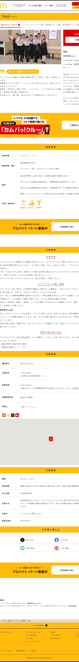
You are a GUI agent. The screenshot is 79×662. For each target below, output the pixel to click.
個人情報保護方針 (21, 650)
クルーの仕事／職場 (34, 5)
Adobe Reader (72, 606)
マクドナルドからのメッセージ (18, 5)
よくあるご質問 (54, 635)
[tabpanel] (30, 47)
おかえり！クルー (9, 25)
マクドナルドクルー (31, 25)
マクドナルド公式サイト (7, 650)
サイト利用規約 (32, 650)
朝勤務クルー (51, 25)
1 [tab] (31, 66)
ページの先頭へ (38, 625)
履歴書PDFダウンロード (34, 603)
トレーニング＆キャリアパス (61, 5)
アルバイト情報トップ (6, 632)
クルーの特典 (48, 5)
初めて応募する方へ (56, 638)
